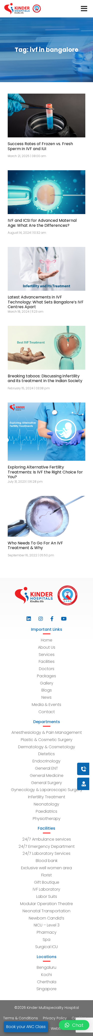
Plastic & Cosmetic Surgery (46, 740)
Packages (46, 676)
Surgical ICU (46, 947)
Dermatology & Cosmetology (46, 747)
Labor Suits (46, 896)
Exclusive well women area (46, 868)
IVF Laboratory (46, 889)
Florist (46, 875)
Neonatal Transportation (46, 911)
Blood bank (47, 860)
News (46, 697)
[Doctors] (67, 784)
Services (47, 654)
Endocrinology (46, 761)
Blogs (46, 690)
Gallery (46, 683)
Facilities (47, 661)
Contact (46, 712)
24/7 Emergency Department (47, 846)
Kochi (46, 975)
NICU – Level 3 (47, 925)
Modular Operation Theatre (46, 904)
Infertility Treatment (46, 797)
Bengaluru (46, 967)
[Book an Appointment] (53, 769)
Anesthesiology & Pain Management (46, 732)
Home (46, 640)
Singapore (46, 989)
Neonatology (46, 804)
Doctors (46, 669)
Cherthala (46, 982)
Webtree (58, 1028)
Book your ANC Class (26, 1027)
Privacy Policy (55, 1018)
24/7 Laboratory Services (46, 853)
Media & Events (46, 704)
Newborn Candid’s (46, 918)
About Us (46, 647)
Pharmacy (47, 932)
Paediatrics (46, 811)
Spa (46, 939)
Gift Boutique (46, 882)
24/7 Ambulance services (46, 839)
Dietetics (46, 754)
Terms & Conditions (20, 1018)
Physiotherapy (47, 818)
